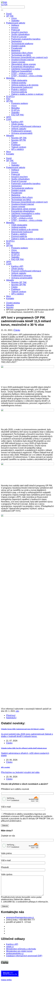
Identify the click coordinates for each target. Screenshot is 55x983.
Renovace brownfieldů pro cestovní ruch (29, 202)
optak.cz (10, 946)
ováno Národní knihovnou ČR (10, 973)
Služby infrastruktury (20, 179)
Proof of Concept (18, 181)
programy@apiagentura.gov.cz (20, 917)
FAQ (8, 243)
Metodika (10, 223)
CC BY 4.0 (15, 964)
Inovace (14, 172)
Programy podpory (19, 248)
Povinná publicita (19, 236)
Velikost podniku (18, 227)
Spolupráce (16, 186)
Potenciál (15, 174)
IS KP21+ (10, 241)
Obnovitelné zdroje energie (23, 209)
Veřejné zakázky (18, 273)
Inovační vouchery (19, 177)
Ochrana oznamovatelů (21, 278)
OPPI (8, 262)
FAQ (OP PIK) (17, 259)
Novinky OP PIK (18, 285)
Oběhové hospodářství (21, 216)
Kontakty (10, 298)
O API (8, 264)
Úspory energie (18, 206)
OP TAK (10, 160)
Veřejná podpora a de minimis (24, 229)
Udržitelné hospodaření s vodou (25, 213)
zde (17, 711)
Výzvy (14, 163)
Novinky (10, 307)
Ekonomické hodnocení (22, 232)
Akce (8, 296)
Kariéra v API (17, 266)
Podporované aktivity (15, 167)
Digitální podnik (18, 190)
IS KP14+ (15, 255)
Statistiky (15, 165)
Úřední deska (17, 269)
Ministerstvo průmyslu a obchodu (21, 949)
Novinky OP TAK (19, 282)
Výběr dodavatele (19, 225)
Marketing (15, 195)
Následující (11, 718)
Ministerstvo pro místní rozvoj (19, 951)
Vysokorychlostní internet (22, 204)
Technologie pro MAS (21, 200)
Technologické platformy (22, 188)
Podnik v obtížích (19, 234)
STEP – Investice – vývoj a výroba (26, 220)
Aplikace (15, 170)
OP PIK (9, 246)
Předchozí (10, 715)
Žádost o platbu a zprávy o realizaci (27, 239)
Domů (9, 158)
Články (14, 287)
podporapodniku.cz (15, 953)
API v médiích (17, 294)
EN (5, 4)
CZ (2, 4)
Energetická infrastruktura (22, 211)
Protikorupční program (21, 275)
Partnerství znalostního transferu (25, 183)
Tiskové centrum (18, 292)
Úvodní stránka (13, 303)
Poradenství (16, 193)
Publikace (15, 289)
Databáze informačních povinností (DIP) (24, 956)
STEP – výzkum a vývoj (22, 218)
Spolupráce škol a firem (22, 197)
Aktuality (10, 280)
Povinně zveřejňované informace (26, 271)
